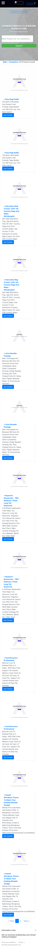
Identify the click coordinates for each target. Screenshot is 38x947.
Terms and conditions (9, 942)
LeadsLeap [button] (15, 12)
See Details (8, 115)
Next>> (27, 921)
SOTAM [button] (24, 12)
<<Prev (11, 921)
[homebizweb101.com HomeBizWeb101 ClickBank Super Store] (19, 2)
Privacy (21, 942)
